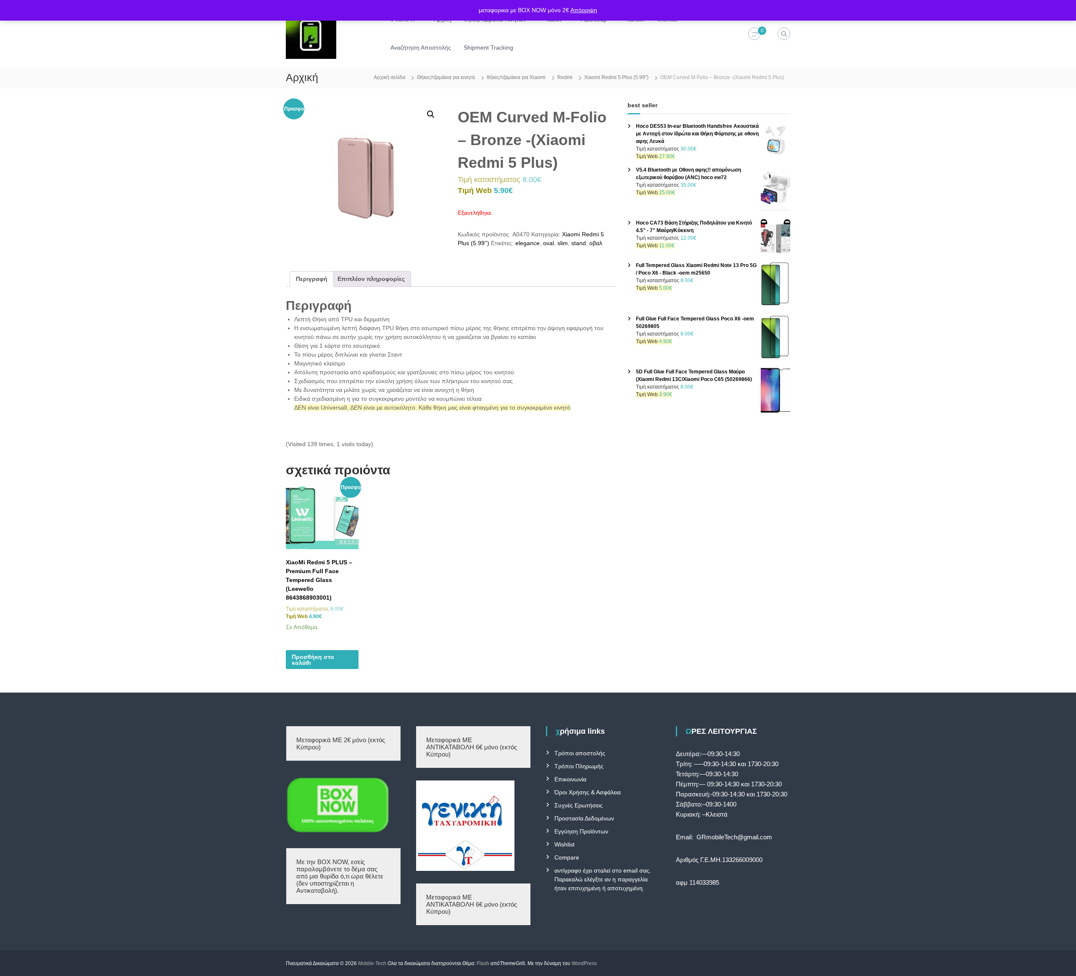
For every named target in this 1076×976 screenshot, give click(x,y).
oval (548, 243)
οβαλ (595, 243)
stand (578, 243)
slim (562, 243)
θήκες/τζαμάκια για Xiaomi (516, 77)
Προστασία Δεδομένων (584, 818)
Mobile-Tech (372, 963)
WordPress (584, 963)
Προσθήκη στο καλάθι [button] (313, 659)
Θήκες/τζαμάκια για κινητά (446, 77)
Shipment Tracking (488, 47)
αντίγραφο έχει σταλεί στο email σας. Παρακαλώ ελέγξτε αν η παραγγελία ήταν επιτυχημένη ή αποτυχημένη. (602, 879)
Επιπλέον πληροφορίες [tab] (371, 278)
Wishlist (564, 844)
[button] (430, 114)
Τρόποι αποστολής (579, 753)
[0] (754, 34)
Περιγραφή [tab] (311, 278)
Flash (483, 963)
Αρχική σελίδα (389, 77)
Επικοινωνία (570, 779)
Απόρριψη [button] (583, 10)
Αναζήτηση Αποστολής (420, 47)
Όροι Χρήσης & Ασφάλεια (587, 792)
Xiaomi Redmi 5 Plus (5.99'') (616, 77)
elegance (527, 243)
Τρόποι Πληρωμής (579, 766)
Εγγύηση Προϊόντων (581, 831)
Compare (566, 857)
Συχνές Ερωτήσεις (578, 805)
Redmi (564, 77)
